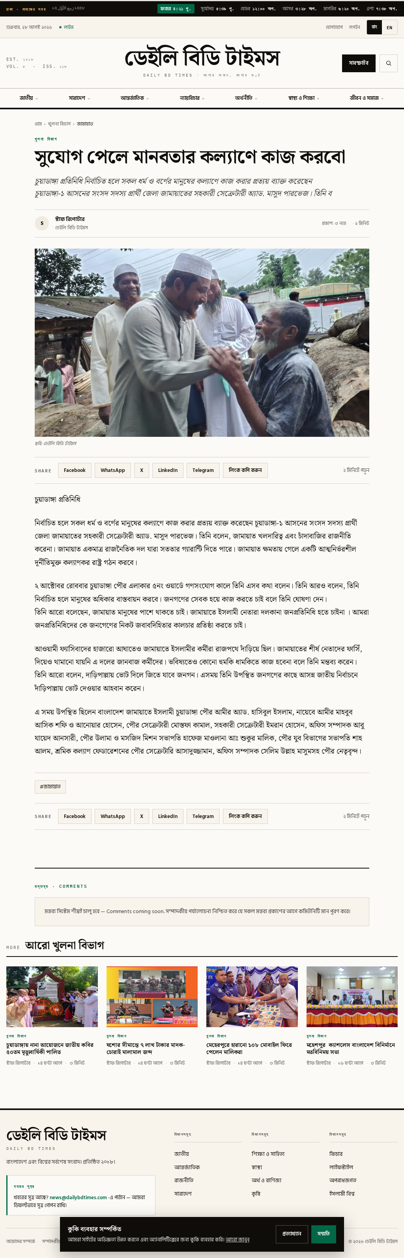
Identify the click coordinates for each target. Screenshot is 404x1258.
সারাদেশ (77, 98)
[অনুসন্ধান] (389, 63)
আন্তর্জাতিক (132, 98)
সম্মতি (324, 1234)
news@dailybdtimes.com (78, 1197)
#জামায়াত (50, 787)
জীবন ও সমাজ (364, 98)
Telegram (203, 470)
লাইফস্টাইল (341, 1167)
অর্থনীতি (243, 98)
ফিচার (335, 1154)
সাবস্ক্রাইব (358, 63)
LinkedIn (168, 470)
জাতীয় (26, 98)
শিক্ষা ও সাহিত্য (268, 1154)
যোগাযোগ (334, 27)
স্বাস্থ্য (257, 1167)
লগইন (354, 27)
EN (390, 27)
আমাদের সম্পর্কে (20, 1241)
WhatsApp (113, 470)
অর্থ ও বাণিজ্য (266, 1180)
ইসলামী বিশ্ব (342, 1194)
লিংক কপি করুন (245, 470)
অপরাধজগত (342, 1180)
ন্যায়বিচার (190, 98)
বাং (374, 27)
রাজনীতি (183, 1180)
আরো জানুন (237, 1240)
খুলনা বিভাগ (59, 124)
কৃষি (256, 1194)
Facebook (75, 470)
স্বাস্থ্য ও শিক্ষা (301, 98)
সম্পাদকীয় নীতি (56, 1241)
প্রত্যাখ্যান (291, 1234)
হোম (38, 124)
